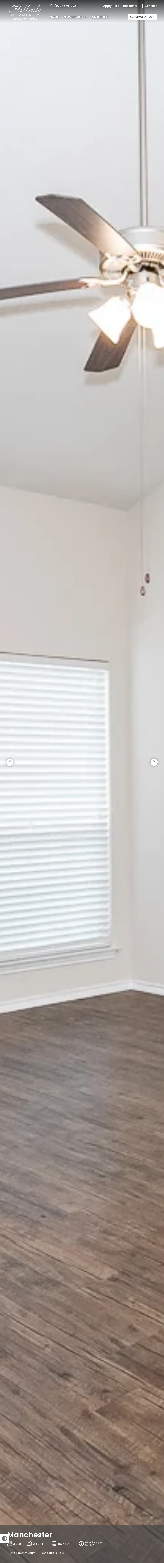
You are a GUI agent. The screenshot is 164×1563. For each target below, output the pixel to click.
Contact (151, 6)
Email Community (22, 1553)
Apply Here (111, 6)
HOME (54, 17)
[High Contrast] (4, 1538)
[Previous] (9, 762)
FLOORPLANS (73, 17)
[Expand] (156, 1518)
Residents (130, 6)
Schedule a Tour (142, 16)
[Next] (154, 762)
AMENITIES (100, 17)
